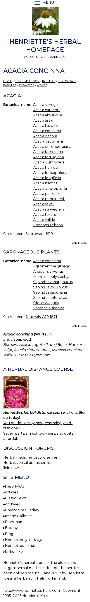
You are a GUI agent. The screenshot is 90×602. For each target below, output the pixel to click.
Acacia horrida (45, 167)
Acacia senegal (46, 105)
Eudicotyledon (27, 81)
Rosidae (48, 81)
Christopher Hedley (22, 510)
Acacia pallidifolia (47, 194)
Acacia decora (45, 136)
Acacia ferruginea (48, 157)
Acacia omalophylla (50, 188)
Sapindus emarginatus (53, 282)
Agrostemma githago (51, 266)
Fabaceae (26, 85)
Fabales (9, 85)
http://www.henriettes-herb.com (31, 590)
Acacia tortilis (44, 215)
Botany (11, 528)
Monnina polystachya (51, 277)
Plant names (16, 522)
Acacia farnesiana (48, 152)
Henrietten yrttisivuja (23, 540)
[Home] (45, 21)
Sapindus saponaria (50, 292)
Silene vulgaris (46, 303)
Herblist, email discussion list (27, 463)
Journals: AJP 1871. (42, 317)
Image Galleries (18, 516)
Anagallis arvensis (48, 271)
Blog (9, 534)
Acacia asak (43, 120)
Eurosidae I (67, 81)
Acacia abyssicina (47, 115)
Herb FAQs (14, 486)
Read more (78, 242)
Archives (12, 504)
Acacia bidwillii (45, 126)
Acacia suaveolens (49, 209)
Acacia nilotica (45, 183)
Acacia (42, 85)
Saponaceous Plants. (32, 252)
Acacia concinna (47, 131)
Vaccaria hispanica (48, 308)
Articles (11, 492)
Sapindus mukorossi (50, 287)
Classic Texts (15, 498)
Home (7, 81)
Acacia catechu (46, 110)
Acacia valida (44, 220)
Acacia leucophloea (50, 173)
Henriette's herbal (19, 563)
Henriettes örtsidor (21, 546)
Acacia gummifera (48, 162)
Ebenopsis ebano (48, 225)
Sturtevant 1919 (39, 234)
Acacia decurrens (48, 141)
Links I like (14, 551)
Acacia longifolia (47, 178)
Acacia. (12, 95)
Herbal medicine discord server (30, 457)
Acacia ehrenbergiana (52, 147)
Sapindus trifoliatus (50, 298)
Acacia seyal (43, 204)
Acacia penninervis (49, 199)
